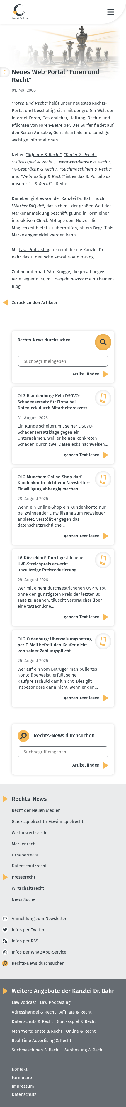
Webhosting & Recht (84, 1050)
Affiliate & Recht (75, 1012)
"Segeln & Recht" (71, 279)
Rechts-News (29, 798)
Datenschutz (24, 1094)
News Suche (23, 899)
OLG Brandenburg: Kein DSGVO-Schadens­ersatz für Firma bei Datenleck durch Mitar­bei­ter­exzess (52, 401)
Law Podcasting (55, 1002)
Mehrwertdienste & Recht (37, 1031)
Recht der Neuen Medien (36, 810)
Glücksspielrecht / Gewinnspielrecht (47, 821)
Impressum (23, 1086)
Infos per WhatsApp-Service (39, 952)
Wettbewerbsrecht (30, 832)
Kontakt (19, 1069)
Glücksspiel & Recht (76, 1021)
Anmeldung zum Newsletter (39, 918)
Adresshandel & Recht (34, 1012)
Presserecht (23, 877)
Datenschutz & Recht (32, 1021)
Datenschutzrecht (29, 866)
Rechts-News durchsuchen (38, 963)
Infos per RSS (25, 941)
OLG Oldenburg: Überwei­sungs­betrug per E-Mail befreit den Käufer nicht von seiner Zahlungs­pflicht (55, 645)
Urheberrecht (25, 855)
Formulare (22, 1077)
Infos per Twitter (28, 929)
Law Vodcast (24, 1002)
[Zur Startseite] (20, 11)
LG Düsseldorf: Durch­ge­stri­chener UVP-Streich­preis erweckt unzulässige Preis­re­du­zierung (51, 563)
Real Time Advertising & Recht (41, 1040)
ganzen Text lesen (82, 455)
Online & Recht (81, 1031)
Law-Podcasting (34, 249)
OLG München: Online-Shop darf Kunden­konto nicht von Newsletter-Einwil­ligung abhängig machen (54, 483)
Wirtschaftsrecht (28, 888)
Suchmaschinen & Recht (36, 1050)
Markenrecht (24, 843)
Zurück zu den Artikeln (34, 302)
